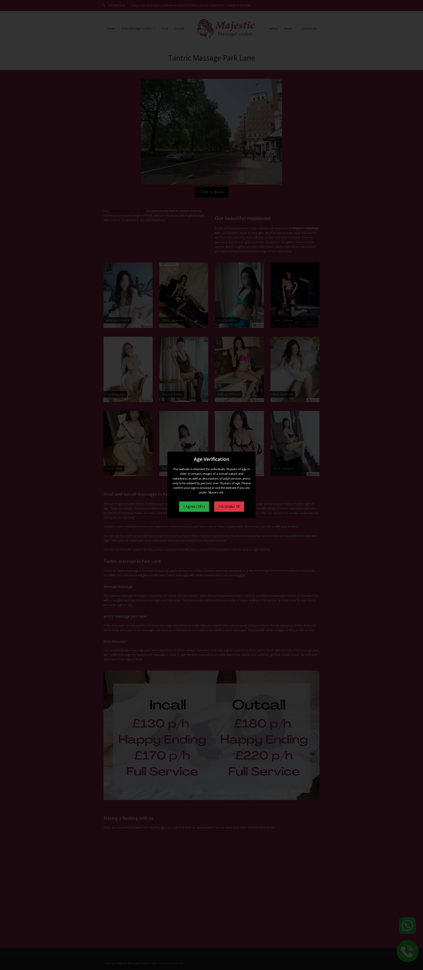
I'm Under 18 (229, 506)
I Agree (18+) (194, 506)
